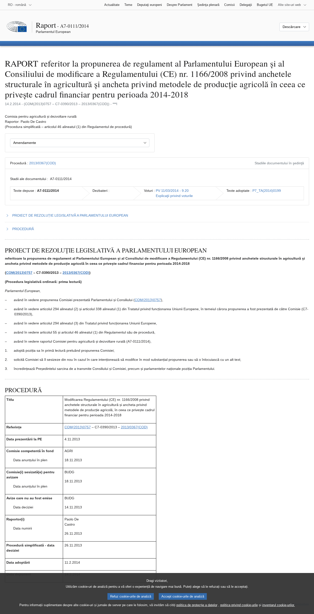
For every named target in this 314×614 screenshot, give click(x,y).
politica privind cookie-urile (239, 605)
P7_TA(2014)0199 (266, 191)
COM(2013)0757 (19, 273)
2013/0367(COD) (42, 163)
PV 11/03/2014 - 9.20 (172, 191)
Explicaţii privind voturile (174, 196)
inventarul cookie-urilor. (278, 605)
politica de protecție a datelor (196, 605)
